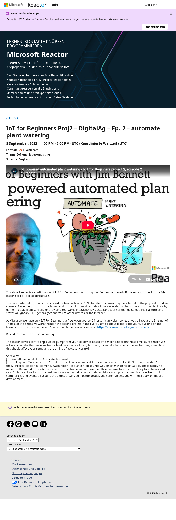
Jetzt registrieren (155, 26)
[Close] (171, 14)
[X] (27, 425)
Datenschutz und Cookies (28, 469)
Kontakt (17, 460)
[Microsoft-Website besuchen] (14, 4)
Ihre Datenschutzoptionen (35, 482)
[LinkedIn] (44, 425)
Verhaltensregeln (23, 477)
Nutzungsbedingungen (27, 473)
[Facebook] (11, 425)
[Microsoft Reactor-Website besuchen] (37, 4)
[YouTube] (36, 425)
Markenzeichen (22, 464)
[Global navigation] (163, 4)
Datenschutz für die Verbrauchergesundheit (40, 486)
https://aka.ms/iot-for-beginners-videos (123, 327)
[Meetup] (19, 425)
